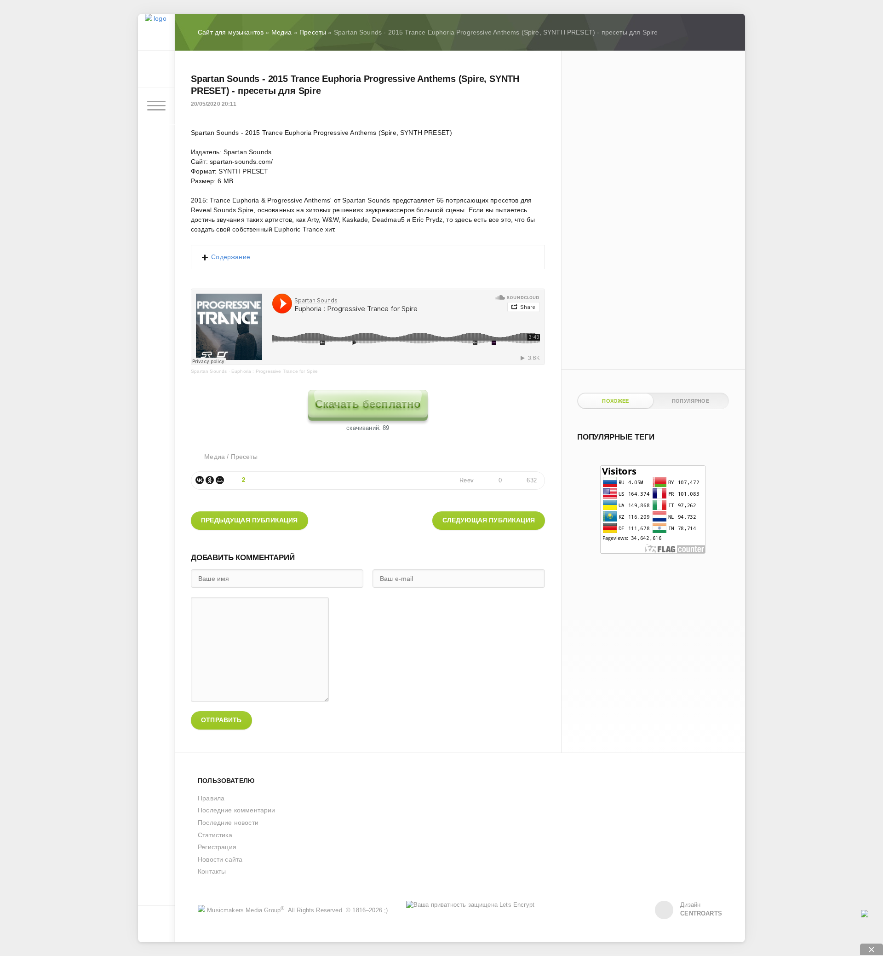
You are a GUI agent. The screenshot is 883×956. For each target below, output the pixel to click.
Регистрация (217, 847)
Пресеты (244, 456)
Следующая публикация (488, 520)
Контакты (212, 871)
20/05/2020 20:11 (213, 104)
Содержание (230, 257)
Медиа (214, 456)
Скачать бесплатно (368, 404)
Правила (211, 798)
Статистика (215, 835)
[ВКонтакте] (199, 480)
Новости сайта (220, 859)
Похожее (615, 401)
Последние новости (228, 822)
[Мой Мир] (220, 480)
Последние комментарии (236, 810)
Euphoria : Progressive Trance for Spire (274, 371)
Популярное (690, 401)
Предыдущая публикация (249, 520)
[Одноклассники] (210, 480)
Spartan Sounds (209, 371)
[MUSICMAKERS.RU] (156, 32)
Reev (466, 480)
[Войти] (156, 69)
